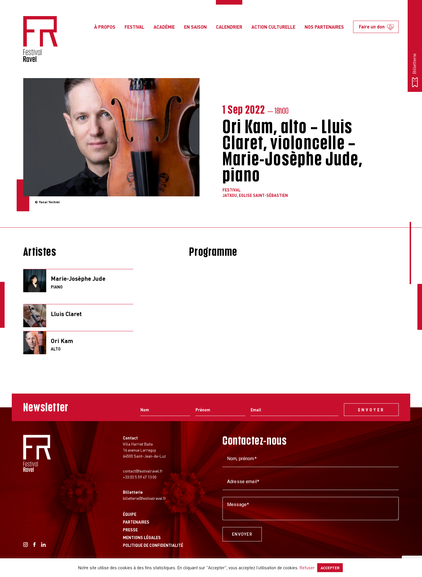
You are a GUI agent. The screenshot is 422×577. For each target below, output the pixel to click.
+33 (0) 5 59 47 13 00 (139, 476)
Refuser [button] (307, 567)
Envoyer (242, 534)
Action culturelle (273, 27)
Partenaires (136, 521)
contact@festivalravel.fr (143, 470)
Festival (134, 27)
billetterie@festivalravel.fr (144, 498)
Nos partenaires (324, 27)
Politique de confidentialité (153, 545)
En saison (195, 27)
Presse (130, 529)
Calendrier (229, 27)
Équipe (129, 514)
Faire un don (372, 27)
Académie (164, 27)
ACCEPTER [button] (330, 567)
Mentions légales (142, 537)
